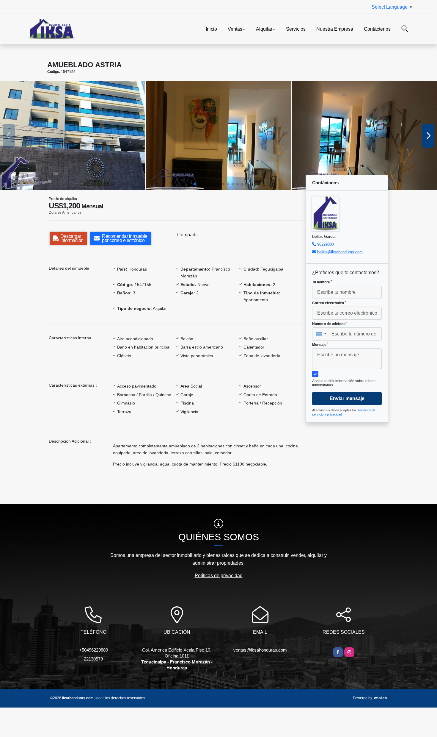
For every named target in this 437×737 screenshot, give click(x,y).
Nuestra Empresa (334, 28)
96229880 (325, 244)
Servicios (296, 28)
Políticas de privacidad (219, 575)
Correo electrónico (329, 302)
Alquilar (264, 28)
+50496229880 (93, 649)
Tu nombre (322, 282)
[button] (195, 184)
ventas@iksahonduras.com (260, 649)
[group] (72, 135)
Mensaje (320, 344)
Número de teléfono (330, 323)
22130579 (93, 658)
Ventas (235, 28)
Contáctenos (377, 28)
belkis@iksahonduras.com (340, 252)
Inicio (211, 28)
